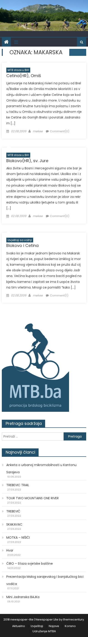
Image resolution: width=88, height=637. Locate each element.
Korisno (70, 626)
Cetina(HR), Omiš (23, 75)
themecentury (73, 619)
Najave (54, 626)
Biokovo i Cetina (22, 245)
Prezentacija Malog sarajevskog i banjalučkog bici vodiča (44, 580)
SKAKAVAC (14, 524)
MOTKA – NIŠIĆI (18, 537)
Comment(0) (59, 131)
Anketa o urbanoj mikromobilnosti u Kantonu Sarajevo (41, 468)
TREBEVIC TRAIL (17, 485)
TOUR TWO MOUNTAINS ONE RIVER (32, 498)
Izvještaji (37, 626)
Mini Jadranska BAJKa (22, 597)
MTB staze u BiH (18, 70)
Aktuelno (18, 626)
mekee (38, 131)
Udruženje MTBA (44, 631)
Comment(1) (59, 295)
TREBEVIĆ (13, 511)
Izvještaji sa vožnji (20, 240)
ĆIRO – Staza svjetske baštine (29, 563)
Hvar (9, 550)
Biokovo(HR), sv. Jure (27, 160)
